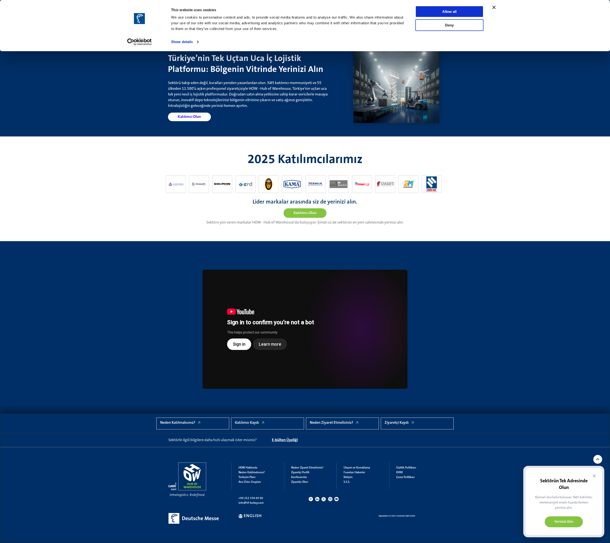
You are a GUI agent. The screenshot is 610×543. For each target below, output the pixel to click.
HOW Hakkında (248, 467)
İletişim (348, 477)
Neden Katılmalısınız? (252, 472)
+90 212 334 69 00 (251, 498)
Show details (182, 42)
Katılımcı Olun (189, 117)
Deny (449, 25)
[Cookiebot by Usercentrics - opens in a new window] (139, 41)
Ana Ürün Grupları (250, 482)
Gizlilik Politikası (406, 467)
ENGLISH (253, 516)
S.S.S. (347, 482)
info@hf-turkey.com (251, 503)
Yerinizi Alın (563, 522)
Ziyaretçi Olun (299, 482)
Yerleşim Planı (247, 477)
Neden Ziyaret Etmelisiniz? (307, 467)
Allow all (449, 12)
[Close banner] (494, 7)
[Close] (594, 476)
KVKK (399, 472)
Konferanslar (299, 477)
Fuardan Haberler (354, 472)
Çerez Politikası (405, 477)
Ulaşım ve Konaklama (357, 467)
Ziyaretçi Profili (300, 472)
